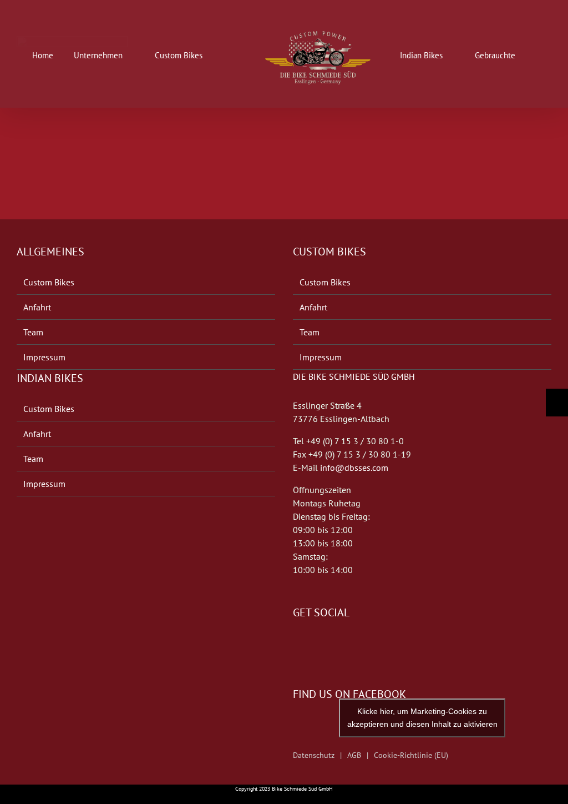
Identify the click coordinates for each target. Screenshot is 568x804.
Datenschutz (313, 755)
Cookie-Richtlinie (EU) (411, 755)
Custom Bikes (48, 282)
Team (33, 332)
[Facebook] (296, 645)
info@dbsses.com (354, 467)
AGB (354, 755)
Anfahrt (37, 307)
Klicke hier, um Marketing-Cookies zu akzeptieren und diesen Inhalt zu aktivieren (422, 717)
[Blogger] (327, 645)
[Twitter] (311, 645)
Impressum (44, 357)
